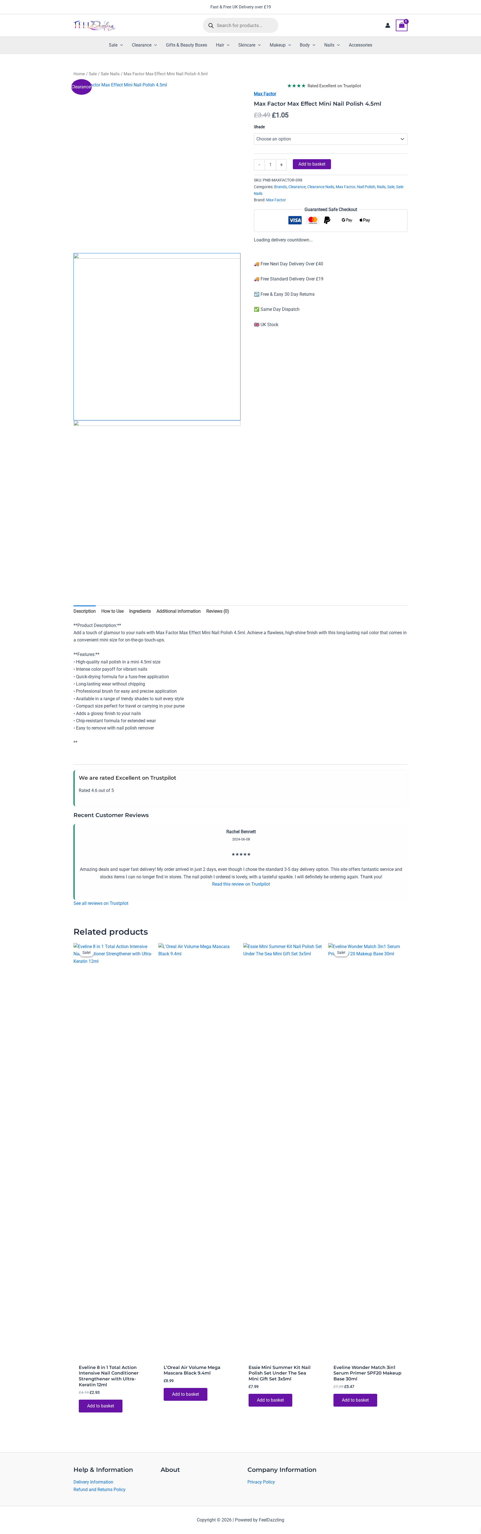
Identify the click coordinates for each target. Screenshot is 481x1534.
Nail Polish (366, 187)
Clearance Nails (320, 187)
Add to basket (311, 164)
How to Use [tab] (112, 611)
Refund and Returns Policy (99, 1489)
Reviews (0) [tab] (217, 611)
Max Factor (265, 93)
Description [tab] (84, 611)
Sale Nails (110, 73)
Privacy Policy (261, 1482)
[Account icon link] (387, 25)
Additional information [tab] (178, 611)
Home (79, 73)
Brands (280, 187)
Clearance (297, 187)
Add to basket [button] (100, 1406)
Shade (259, 127)
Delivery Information (93, 1482)
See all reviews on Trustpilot (100, 903)
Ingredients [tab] (140, 611)
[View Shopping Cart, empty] (402, 25)
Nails (381, 187)
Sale (93, 73)
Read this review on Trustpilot (241, 884)
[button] (120, 45)
